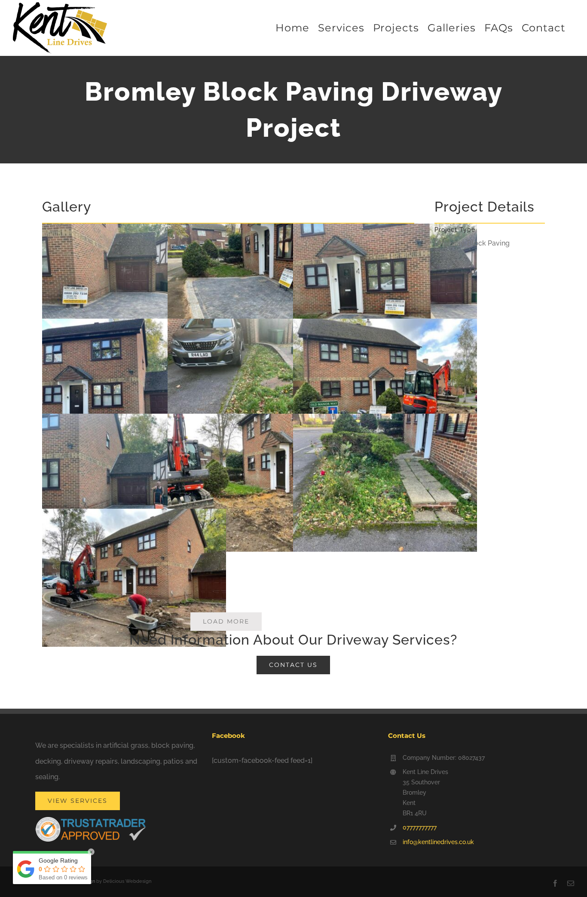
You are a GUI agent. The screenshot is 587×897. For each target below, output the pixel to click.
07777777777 (420, 827)
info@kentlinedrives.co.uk (438, 842)
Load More (226, 621)
